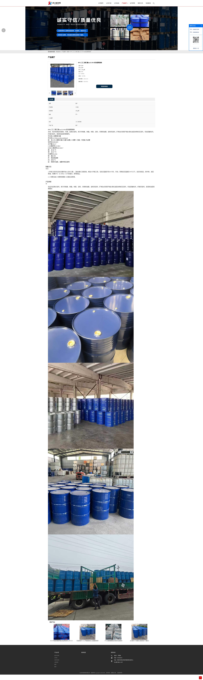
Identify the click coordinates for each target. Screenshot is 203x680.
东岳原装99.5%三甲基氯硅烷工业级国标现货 (87, 640)
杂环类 (55, 657)
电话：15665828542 (118, 657)
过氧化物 (56, 662)
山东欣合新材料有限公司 (85, 672)
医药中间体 (56, 655)
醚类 (68, 51)
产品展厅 (64, 51)
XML (104, 672)
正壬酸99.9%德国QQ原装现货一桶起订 (139, 640)
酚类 (55, 666)
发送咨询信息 (104, 86)
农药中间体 (56, 660)
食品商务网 (119, 672)
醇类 (55, 664)
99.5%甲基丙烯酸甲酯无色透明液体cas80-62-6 (61, 640)
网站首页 (58, 51)
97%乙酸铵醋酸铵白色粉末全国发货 (113, 640)
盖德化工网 (113, 672)
